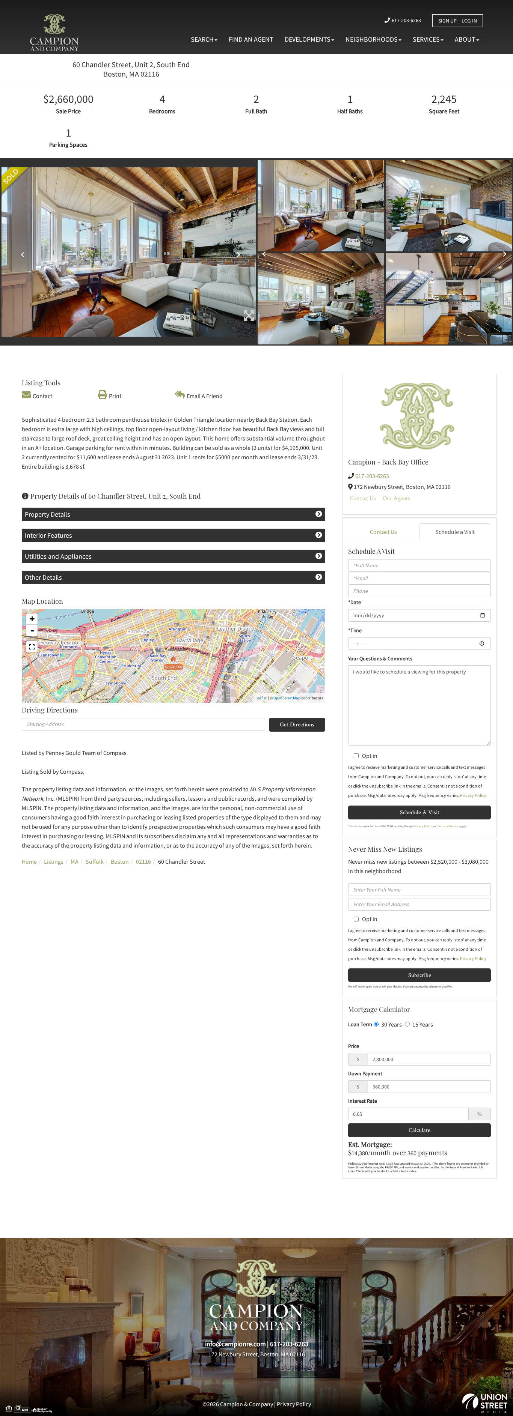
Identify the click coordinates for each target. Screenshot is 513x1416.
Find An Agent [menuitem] (251, 39)
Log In (469, 20)
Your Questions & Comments (380, 658)
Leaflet (261, 697)
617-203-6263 (406, 20)
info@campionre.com (235, 1343)
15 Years (422, 1024)
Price (353, 1046)
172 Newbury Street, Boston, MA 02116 (256, 1354)
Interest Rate (362, 1100)
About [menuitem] (465, 39)
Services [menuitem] (426, 39)
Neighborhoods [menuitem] (372, 39)
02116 (143, 861)
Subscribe (419, 975)
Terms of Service (448, 826)
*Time (355, 630)
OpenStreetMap (286, 697)
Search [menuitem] (202, 39)
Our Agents (396, 498)
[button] (21, 252)
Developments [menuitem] (307, 39)
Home (29, 861)
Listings (53, 861)
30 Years (391, 1024)
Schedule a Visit (455, 531)
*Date (354, 602)
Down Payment (365, 1073)
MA (74, 861)
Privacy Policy (473, 795)
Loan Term (360, 1024)
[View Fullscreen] (32, 646)
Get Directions (297, 724)
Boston (120, 861)
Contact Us (363, 498)
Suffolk (95, 861)
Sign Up (447, 20)
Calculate (419, 1130)
